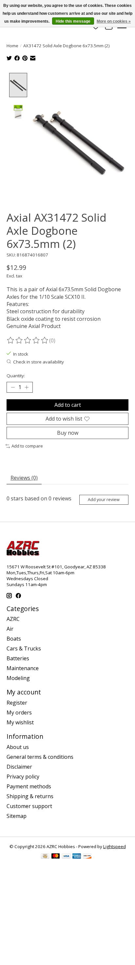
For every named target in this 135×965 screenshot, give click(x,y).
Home (12, 46)
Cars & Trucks (24, 648)
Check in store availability (38, 362)
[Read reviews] (28, 340)
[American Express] (76, 856)
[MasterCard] (55, 856)
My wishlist (20, 722)
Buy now (67, 432)
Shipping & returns (30, 796)
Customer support (29, 806)
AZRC (13, 619)
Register (17, 702)
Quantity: (16, 376)
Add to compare (27, 446)
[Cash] (45, 856)
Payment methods (29, 786)
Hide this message (73, 21)
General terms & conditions (40, 756)
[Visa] (66, 856)
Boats (14, 638)
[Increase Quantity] (26, 387)
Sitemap (17, 816)
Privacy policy (23, 776)
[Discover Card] (87, 856)
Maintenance (23, 668)
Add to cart (67, 404)
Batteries (18, 658)
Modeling (18, 678)
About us (18, 747)
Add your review (104, 499)
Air (10, 628)
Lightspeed (114, 846)
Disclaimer (19, 766)
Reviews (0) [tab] (24, 477)
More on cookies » (114, 21)
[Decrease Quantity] (13, 387)
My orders (19, 712)
